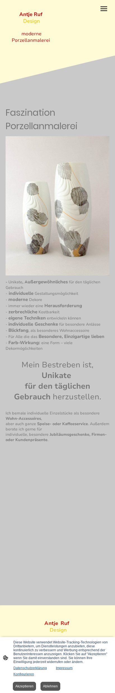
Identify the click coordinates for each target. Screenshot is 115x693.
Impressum (64, 668)
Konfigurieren (23, 674)
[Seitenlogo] (31, 48)
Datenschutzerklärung (30, 668)
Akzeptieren (24, 686)
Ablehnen (50, 686)
